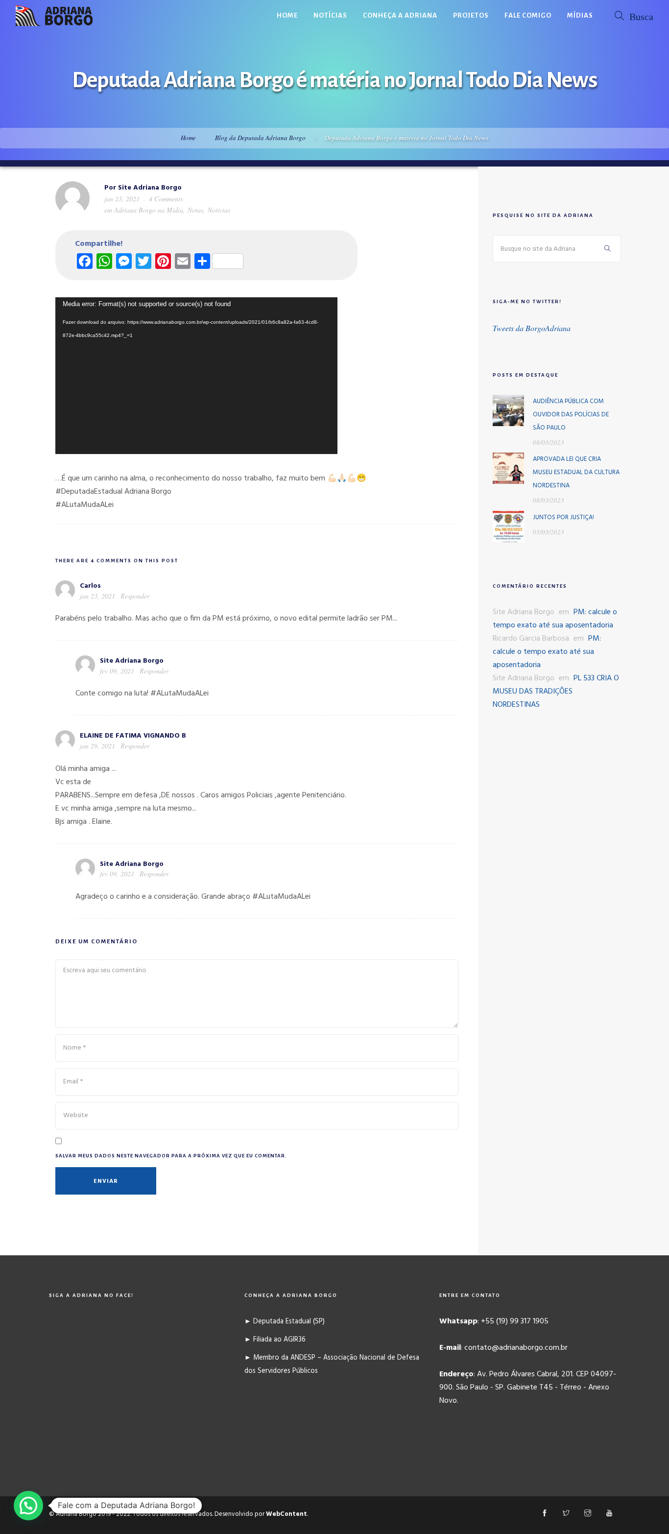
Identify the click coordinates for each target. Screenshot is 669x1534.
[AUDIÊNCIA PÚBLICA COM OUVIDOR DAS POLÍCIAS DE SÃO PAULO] (508, 410)
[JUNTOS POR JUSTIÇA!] (508, 526)
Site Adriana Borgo (150, 187)
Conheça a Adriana (400, 15)
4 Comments (166, 198)
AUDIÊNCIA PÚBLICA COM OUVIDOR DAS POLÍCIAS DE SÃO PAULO (571, 414)
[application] (196, 375)
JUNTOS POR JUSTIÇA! (563, 517)
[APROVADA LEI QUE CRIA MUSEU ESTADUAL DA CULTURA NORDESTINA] (508, 468)
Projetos (471, 15)
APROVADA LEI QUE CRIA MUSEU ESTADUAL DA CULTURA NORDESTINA (576, 472)
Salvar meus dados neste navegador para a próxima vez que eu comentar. (171, 1155)
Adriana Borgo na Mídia (148, 210)
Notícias (330, 15)
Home (287, 15)
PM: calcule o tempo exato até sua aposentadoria (555, 619)
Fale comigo (527, 15)
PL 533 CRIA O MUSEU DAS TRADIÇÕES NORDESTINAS (556, 691)
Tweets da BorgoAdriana (532, 328)
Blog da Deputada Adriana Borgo (260, 137)
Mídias (580, 15)
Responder (134, 595)
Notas (195, 210)
